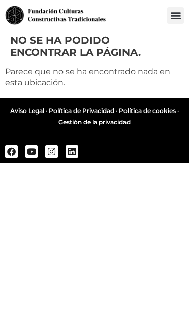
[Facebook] (11, 151)
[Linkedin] (72, 151)
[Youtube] (31, 151)
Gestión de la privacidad (94, 122)
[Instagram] (51, 151)
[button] (175, 15)
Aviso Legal (27, 111)
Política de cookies (147, 111)
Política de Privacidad (81, 111)
